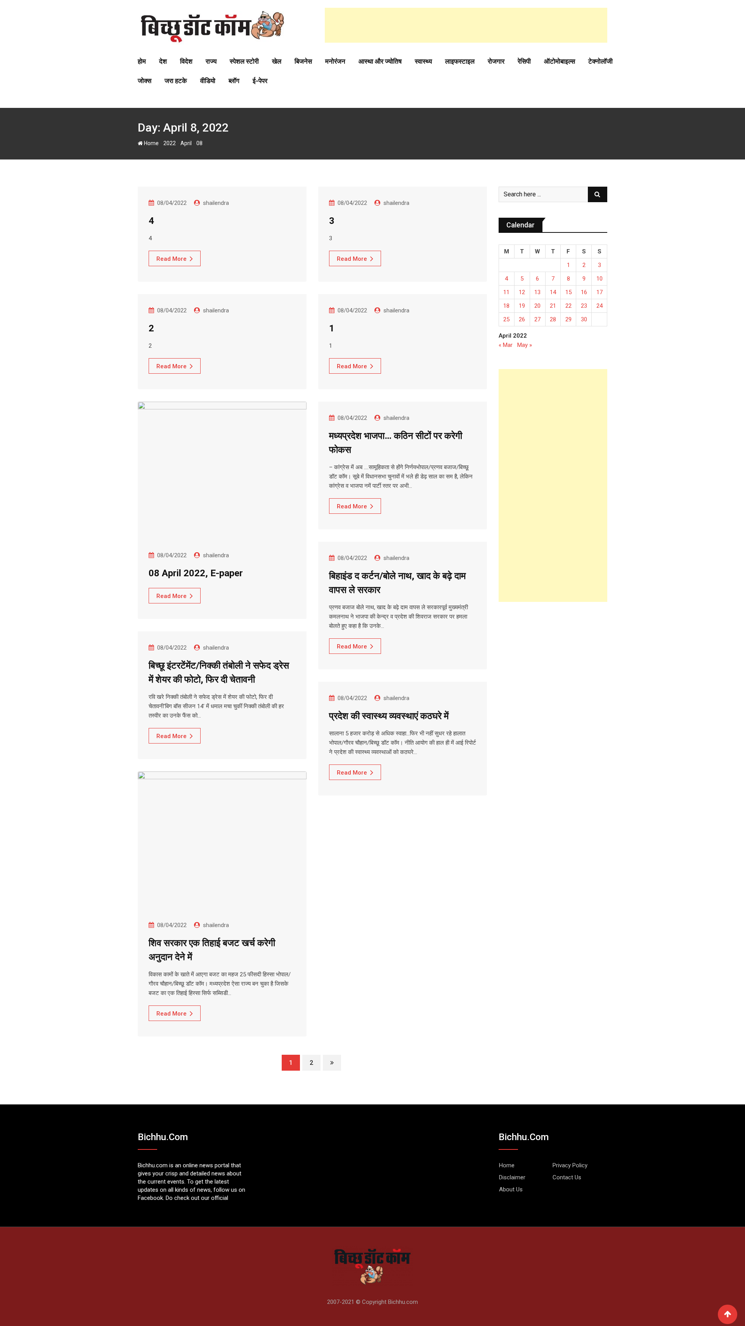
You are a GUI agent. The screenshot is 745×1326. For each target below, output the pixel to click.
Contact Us (567, 1177)
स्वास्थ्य (423, 61)
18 (506, 305)
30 (584, 319)
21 (553, 305)
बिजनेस (303, 61)
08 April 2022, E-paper (196, 573)
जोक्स (144, 81)
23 (584, 305)
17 (599, 292)
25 (506, 319)
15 (568, 292)
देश (163, 61)
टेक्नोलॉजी (600, 61)
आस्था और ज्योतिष (380, 61)
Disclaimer (512, 1177)
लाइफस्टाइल (460, 61)
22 (568, 305)
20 (537, 305)
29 (568, 319)
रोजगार (496, 61)
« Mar (506, 344)
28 (553, 319)
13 (537, 292)
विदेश (186, 61)
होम (142, 61)
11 (506, 292)
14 (553, 292)
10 (599, 278)
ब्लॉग (234, 81)
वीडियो (207, 81)
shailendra (216, 202)
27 (537, 319)
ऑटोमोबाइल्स (559, 61)
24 (599, 305)
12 (522, 292)
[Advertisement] (466, 25)
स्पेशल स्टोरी (244, 61)
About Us (511, 1189)
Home (151, 143)
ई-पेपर (260, 81)
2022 (169, 143)
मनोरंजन (335, 61)
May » (524, 344)
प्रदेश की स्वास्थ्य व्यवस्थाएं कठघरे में (389, 716)
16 (584, 292)
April (186, 143)
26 (522, 319)
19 (522, 305)
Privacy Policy (570, 1165)
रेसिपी (524, 61)
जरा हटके (176, 81)
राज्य (211, 61)
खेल (276, 61)
